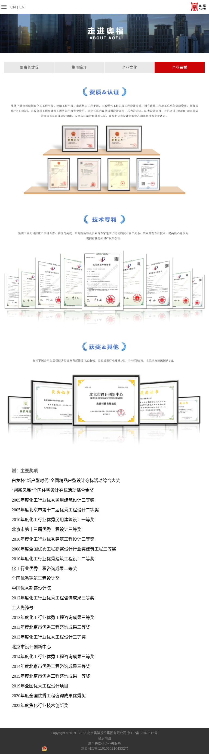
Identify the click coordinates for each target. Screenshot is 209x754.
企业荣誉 (179, 67)
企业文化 (129, 67)
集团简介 (79, 67)
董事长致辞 (29, 67)
